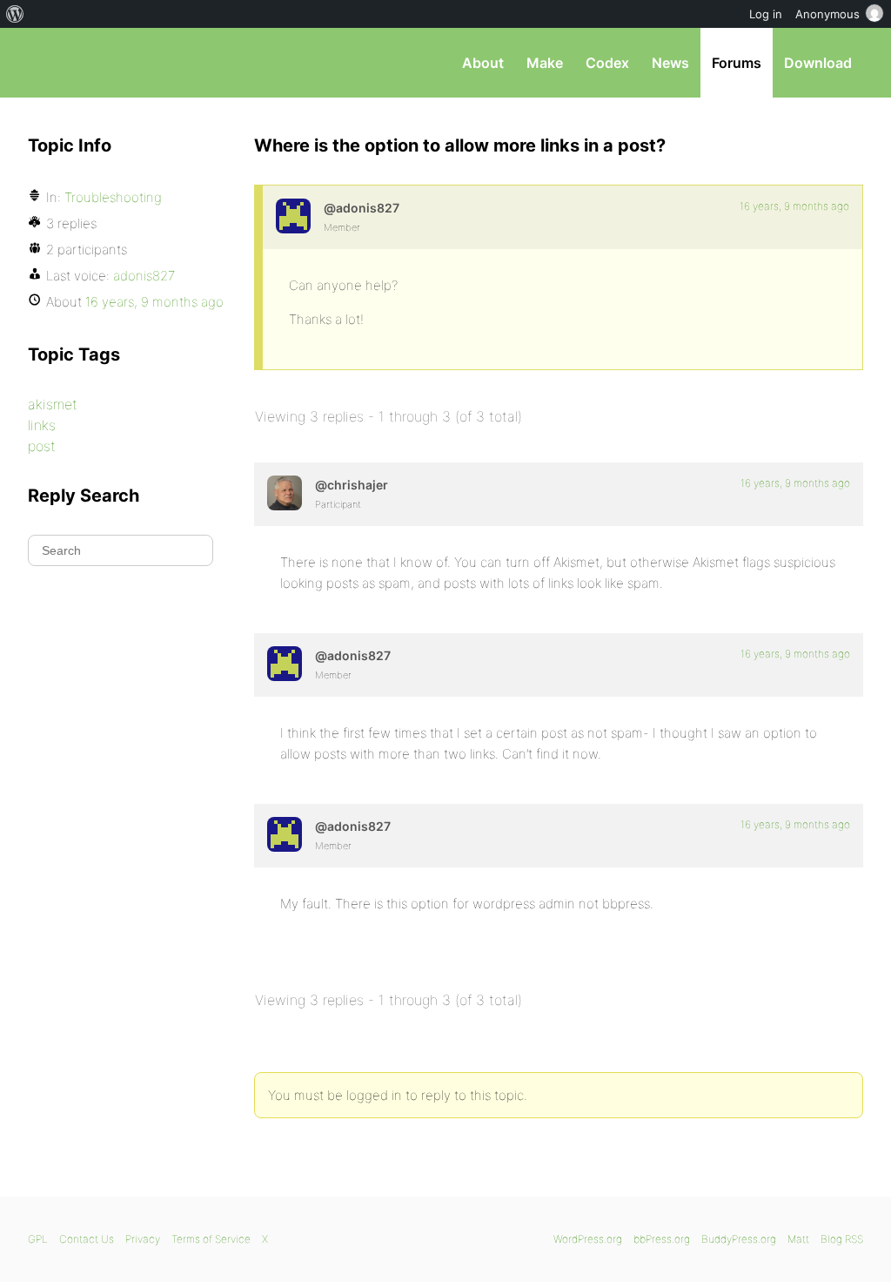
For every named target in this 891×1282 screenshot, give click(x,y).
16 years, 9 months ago (794, 206)
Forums (736, 62)
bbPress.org (118, 63)
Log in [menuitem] (765, 14)
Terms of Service (211, 1238)
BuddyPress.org (738, 1238)
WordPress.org (587, 1238)
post (42, 446)
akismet (52, 404)
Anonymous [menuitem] (827, 14)
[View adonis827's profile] (293, 216)
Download (818, 62)
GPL (38, 1238)
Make (544, 62)
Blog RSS (842, 1238)
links (42, 425)
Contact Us (86, 1238)
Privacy (142, 1238)
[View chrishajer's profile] (284, 493)
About (483, 62)
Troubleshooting (113, 197)
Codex (607, 62)
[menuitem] (15, 14)
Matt (798, 1238)
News (670, 62)
